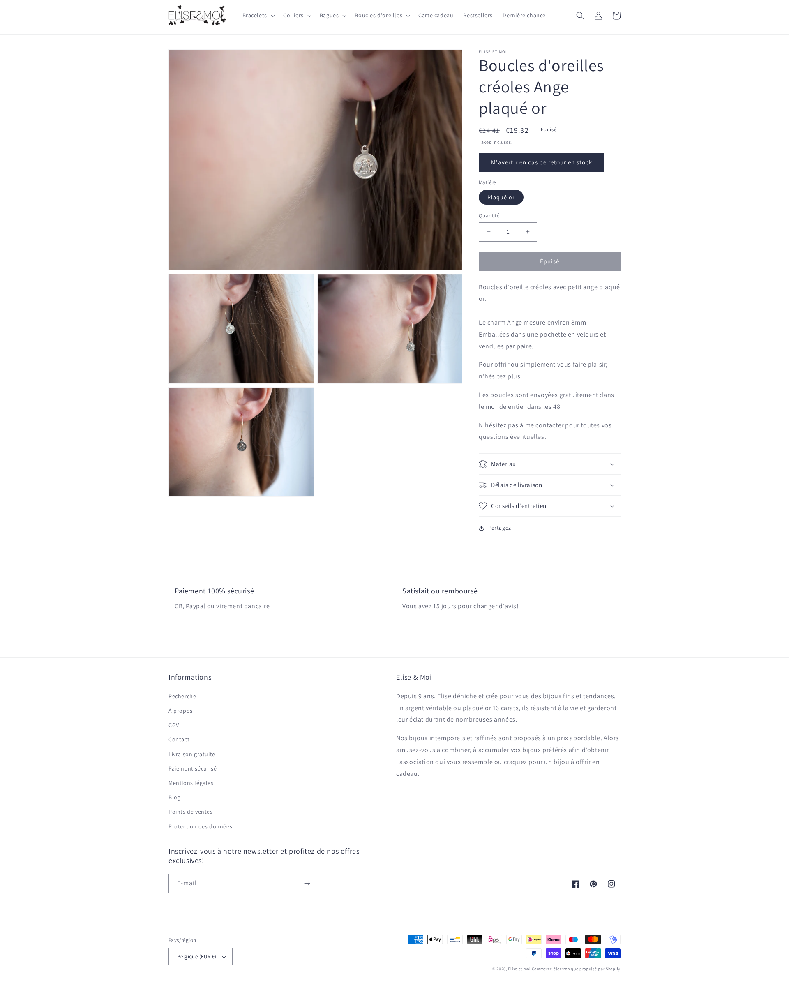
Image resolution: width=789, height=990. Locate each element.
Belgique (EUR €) (196, 956)
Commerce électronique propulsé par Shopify (576, 969)
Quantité (489, 215)
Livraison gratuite (191, 754)
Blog (174, 797)
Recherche (182, 696)
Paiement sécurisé (192, 768)
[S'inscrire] (307, 883)
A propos (180, 710)
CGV (173, 725)
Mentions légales (191, 783)
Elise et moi (519, 969)
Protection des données (200, 826)
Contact (178, 739)
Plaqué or (501, 197)
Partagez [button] (499, 527)
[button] (258, 15)
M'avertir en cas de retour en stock (541, 162)
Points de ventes (190, 811)
